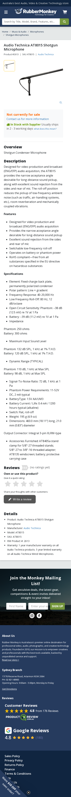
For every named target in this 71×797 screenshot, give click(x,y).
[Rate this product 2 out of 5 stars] (16, 484)
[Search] (64, 21)
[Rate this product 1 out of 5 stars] (8, 484)
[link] (31, 615)
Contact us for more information (28, 119)
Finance (10, 769)
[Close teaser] (28, 792)
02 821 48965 (12, 679)
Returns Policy (14, 765)
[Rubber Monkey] (35, 15)
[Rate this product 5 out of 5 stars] (40, 484)
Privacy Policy (14, 760)
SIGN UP (57, 606)
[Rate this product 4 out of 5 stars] (32, 484)
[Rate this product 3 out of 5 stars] (24, 484)
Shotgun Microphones (17, 34)
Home (5, 31)
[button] (14, 783)
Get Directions (9, 688)
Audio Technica (46, 54)
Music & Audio (19, 31)
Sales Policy (12, 756)
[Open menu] (6, 12)
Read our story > (10, 659)
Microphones (37, 31)
